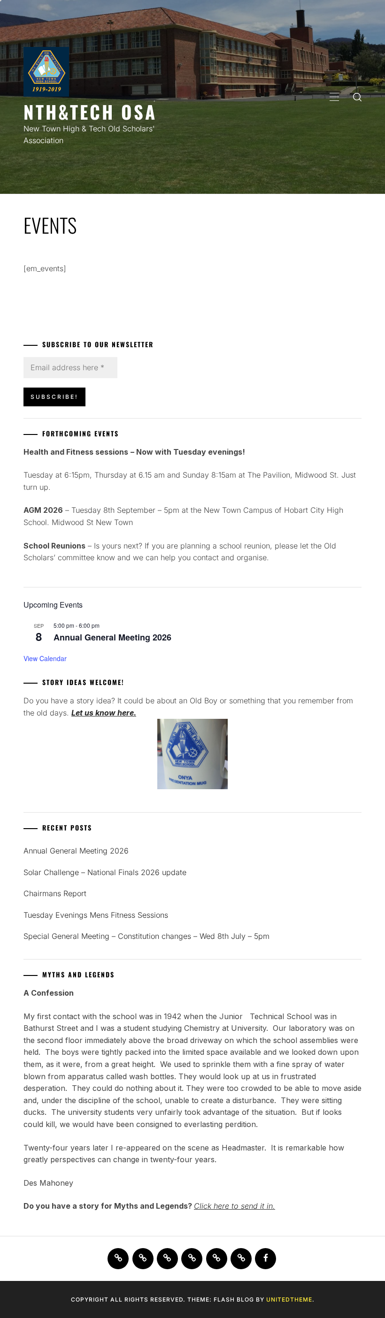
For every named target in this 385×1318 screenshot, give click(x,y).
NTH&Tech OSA (90, 111)
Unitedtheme (289, 1299)
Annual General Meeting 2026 (112, 637)
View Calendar (45, 658)
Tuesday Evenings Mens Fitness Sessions (95, 915)
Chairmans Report (54, 893)
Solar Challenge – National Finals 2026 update (104, 872)
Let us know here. (103, 712)
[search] (357, 96)
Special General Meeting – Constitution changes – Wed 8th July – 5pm (146, 936)
